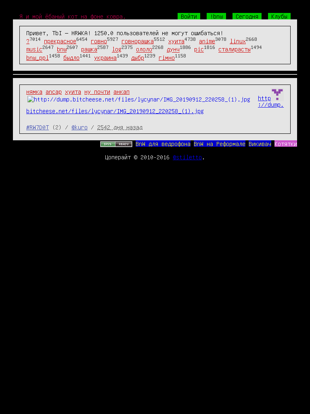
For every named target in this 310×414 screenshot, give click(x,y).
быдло (71, 57)
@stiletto (187, 157)
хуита (176, 41)
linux (238, 41)
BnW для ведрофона (163, 143)
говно (99, 41)
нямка (34, 91)
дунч (173, 49)
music (34, 49)
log (116, 49)
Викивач (260, 143)
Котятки (285, 143)
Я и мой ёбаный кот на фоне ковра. (72, 16)
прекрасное (60, 41)
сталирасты (234, 49)
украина (105, 57)
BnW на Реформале (219, 143)
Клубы (279, 16)
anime (207, 41)
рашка (89, 49)
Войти (189, 16)
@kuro (79, 127)
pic (199, 49)
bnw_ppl (37, 57)
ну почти (97, 91)
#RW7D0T (37, 127)
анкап (121, 91)
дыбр (137, 57)
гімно (167, 57)
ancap (54, 91)
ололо (144, 49)
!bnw (216, 16)
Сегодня (247, 16)
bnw (62, 49)
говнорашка (137, 41)
